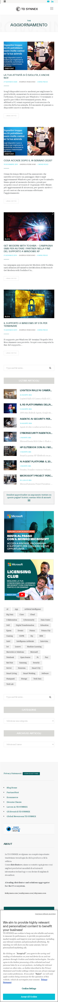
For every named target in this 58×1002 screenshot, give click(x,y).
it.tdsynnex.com (11, 893)
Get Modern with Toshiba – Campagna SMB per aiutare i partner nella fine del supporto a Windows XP (28, 248)
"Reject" (38, 974)
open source (25, 657)
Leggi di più (11, 115)
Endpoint (9, 68)
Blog (7, 239)
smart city (36, 668)
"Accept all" (21, 953)
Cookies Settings (31, 773)
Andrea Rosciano (27, 82)
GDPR (21, 636)
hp (31, 636)
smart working (29, 673)
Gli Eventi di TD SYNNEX (18, 811)
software (45, 673)
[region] (29, 956)
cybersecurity (28, 620)
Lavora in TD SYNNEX (17, 806)
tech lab (10, 684)
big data (9, 614)
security (36, 663)
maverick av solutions (15, 652)
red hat (9, 663)
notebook (10, 657)
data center (45, 620)
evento (20, 630)
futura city (45, 630)
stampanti (10, 679)
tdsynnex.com (40, 893)
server (9, 668)
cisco (22, 614)
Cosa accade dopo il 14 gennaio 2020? (28, 160)
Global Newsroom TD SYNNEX (21, 816)
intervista (44, 641)
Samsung (23, 663)
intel (8, 641)
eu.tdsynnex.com (26, 893)
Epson (8, 630)
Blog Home (12, 787)
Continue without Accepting (45, 914)
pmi (46, 657)
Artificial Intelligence (32, 609)
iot (7, 647)
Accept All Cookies (29, 996)
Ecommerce (12, 797)
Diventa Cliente (14, 802)
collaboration (11, 620)
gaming (9, 636)
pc (38, 657)
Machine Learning (34, 647)
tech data (37, 679)
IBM (41, 636)
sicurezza (21, 668)
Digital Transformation (25, 625)
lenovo (18, 647)
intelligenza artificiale (25, 641)
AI (7, 609)
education (44, 625)
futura (32, 630)
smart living (11, 673)
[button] (52, 8)
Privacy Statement (12, 773)
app (16, 609)
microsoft (34, 652)
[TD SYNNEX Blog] (27, 9)
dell (8, 625)
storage (24, 679)
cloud (32, 614)
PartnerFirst (13, 792)
